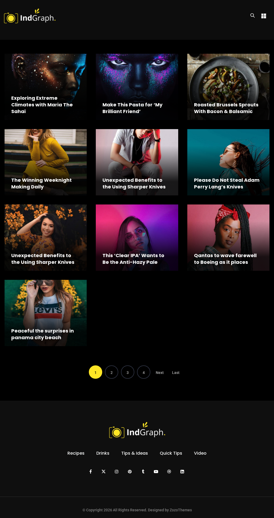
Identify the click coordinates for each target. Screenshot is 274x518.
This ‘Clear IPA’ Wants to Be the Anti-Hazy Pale (133, 258)
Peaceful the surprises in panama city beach (42, 334)
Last (176, 372)
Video (200, 453)
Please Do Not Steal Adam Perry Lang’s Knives (227, 183)
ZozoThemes (181, 510)
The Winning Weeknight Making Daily (41, 183)
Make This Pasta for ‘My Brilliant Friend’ (132, 108)
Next (160, 372)
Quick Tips (171, 453)
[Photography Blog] (29, 16)
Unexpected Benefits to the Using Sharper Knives (134, 183)
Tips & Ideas (134, 453)
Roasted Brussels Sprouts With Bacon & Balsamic (226, 108)
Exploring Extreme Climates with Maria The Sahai (42, 105)
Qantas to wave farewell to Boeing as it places (225, 258)
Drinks (102, 453)
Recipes (76, 453)
